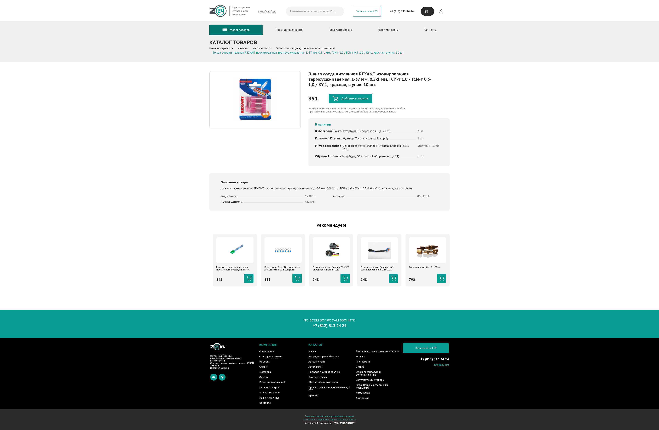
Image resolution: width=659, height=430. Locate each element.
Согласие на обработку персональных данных (329, 419)
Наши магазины (388, 29)
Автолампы (315, 366)
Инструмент (363, 361)
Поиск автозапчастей (289, 29)
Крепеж (313, 395)
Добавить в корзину (355, 98)
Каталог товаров (238, 30)
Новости (264, 361)
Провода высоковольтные (324, 372)
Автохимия (362, 398)
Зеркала (361, 356)
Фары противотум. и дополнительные (368, 373)
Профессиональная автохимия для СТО (329, 389)
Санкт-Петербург (267, 11)
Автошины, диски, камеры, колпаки (377, 351)
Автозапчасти (316, 361)
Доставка (265, 372)
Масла (312, 351)
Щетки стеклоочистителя (323, 382)
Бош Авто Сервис (341, 29)
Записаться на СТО (367, 11)
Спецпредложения (270, 356)
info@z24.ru (441, 364)
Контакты (430, 29)
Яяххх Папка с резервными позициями (372, 386)
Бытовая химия (317, 377)
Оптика (360, 366)
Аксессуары (363, 392)
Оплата (263, 377)
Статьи (263, 366)
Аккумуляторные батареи (323, 356)
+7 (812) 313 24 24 (402, 11)
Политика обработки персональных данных (329, 416)
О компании (266, 351)
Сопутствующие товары (370, 379)
